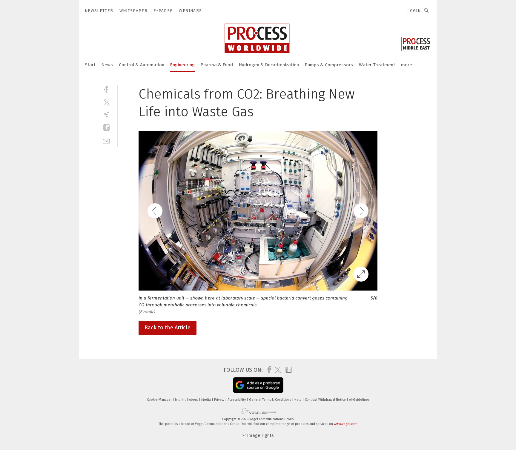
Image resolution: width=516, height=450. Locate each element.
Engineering (182, 64)
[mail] (106, 140)
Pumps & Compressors (329, 64)
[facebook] (106, 89)
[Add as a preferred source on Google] (258, 385)
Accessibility (237, 400)
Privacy (219, 400)
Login (414, 10)
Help (298, 400)
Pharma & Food (217, 64)
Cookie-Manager (160, 400)
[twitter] (106, 102)
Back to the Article (168, 327)
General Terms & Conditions (270, 400)
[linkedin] (106, 127)
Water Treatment (377, 64)
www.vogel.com (345, 424)
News (107, 64)
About (194, 400)
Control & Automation (141, 64)
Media (206, 400)
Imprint (181, 400)
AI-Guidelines (359, 400)
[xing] (106, 115)
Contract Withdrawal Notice (326, 400)
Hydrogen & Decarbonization (269, 64)
